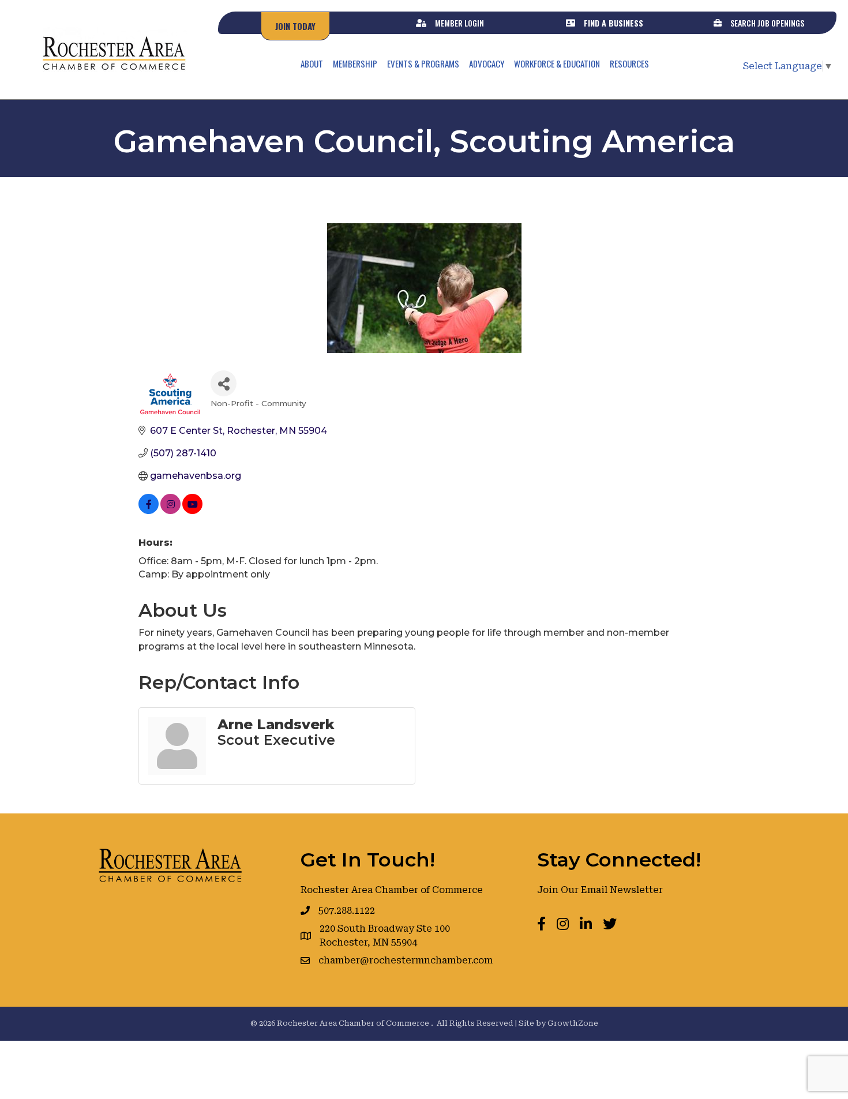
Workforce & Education (557, 63)
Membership (355, 63)
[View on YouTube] (192, 510)
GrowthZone (572, 1023)
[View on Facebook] (148, 510)
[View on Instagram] (170, 510)
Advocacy (486, 63)
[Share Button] (224, 383)
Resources (629, 63)
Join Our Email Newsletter (600, 889)
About (312, 63)
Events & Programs (423, 63)
